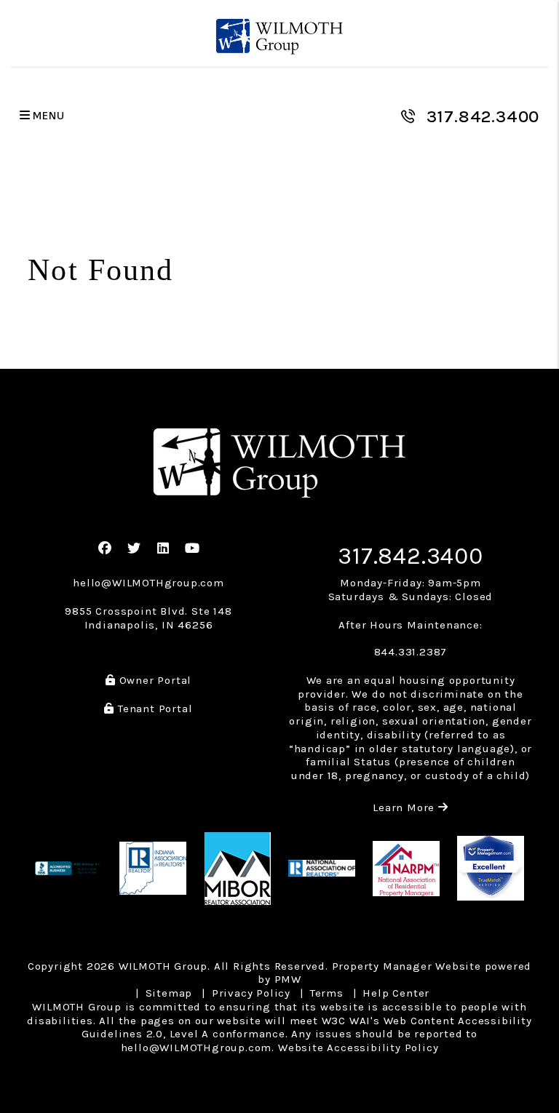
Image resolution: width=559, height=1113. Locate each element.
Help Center (395, 993)
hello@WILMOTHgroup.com (148, 582)
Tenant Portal (153, 708)
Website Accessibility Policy (358, 1047)
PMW (287, 979)
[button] (105, 549)
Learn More (410, 807)
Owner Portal (153, 680)
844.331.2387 (411, 651)
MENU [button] (48, 116)
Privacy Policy (251, 993)
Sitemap (169, 993)
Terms (327, 993)
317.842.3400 (483, 116)
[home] (279, 37)
